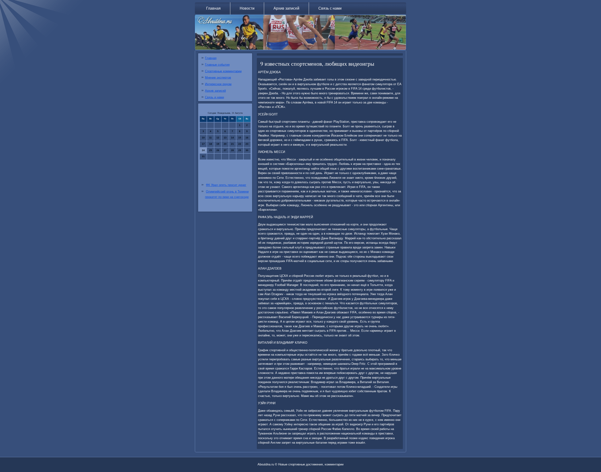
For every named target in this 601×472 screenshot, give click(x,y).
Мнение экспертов (218, 77)
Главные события (217, 64)
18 (210, 144)
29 (239, 150)
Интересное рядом (218, 84)
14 (232, 137)
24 (203, 150)
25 (210, 150)
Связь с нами (330, 8)
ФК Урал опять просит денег (226, 185)
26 (217, 150)
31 (203, 156)
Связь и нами (214, 97)
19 (217, 144)
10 (203, 137)
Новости (247, 8)
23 (247, 144)
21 (232, 144)
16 (247, 137)
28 (232, 150)
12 (217, 137)
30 (247, 150)
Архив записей (286, 8)
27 (225, 150)
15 (239, 137)
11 (210, 137)
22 (239, 144)
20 (225, 144)
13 (225, 137)
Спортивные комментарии (223, 71)
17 (203, 144)
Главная (213, 8)
